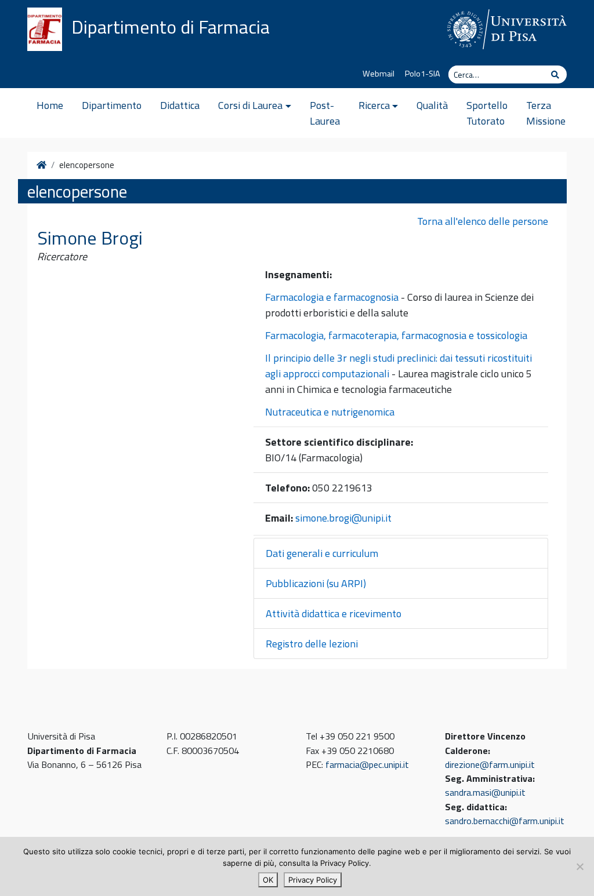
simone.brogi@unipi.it (343, 518)
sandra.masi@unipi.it (485, 792)
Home (50, 105)
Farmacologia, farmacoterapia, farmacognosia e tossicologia (396, 335)
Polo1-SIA (422, 73)
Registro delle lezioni (312, 643)
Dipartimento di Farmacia (170, 27)
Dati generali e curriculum (322, 553)
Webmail (378, 73)
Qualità (432, 105)
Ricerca (374, 105)
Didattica (180, 105)
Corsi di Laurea (250, 105)
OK (268, 879)
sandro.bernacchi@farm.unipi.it (504, 821)
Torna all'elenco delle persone (482, 221)
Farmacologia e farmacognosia (332, 297)
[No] (579, 866)
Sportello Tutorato (487, 113)
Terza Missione (546, 113)
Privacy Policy (312, 879)
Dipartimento (112, 105)
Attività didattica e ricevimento (333, 613)
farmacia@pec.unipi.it (367, 764)
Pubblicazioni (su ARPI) (316, 583)
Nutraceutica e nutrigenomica (329, 412)
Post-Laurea (325, 113)
